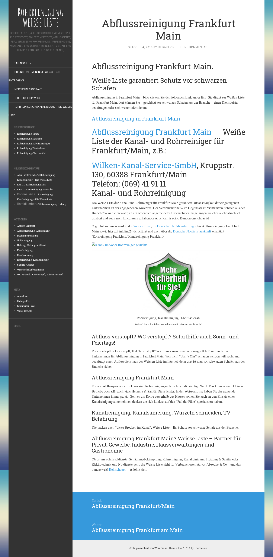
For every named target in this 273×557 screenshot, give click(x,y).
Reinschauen (117, 469)
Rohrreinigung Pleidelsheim (31, 148)
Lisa (19, 184)
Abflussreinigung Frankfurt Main (152, 132)
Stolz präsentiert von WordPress (148, 548)
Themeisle (200, 548)
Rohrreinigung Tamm (28, 133)
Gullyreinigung (24, 240)
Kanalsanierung (25, 255)
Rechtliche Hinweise (27, 98)
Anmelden (22, 296)
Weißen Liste (142, 226)
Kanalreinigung (25, 250)
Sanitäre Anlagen (25, 264)
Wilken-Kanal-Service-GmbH (144, 165)
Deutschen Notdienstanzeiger (176, 226)
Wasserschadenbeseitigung (30, 269)
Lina (19, 189)
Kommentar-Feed (26, 305)
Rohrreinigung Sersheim (29, 138)
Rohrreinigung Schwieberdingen (33, 143)
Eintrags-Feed (24, 301)
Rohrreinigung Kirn (36, 184)
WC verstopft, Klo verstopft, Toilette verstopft (40, 274)
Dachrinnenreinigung (27, 235)
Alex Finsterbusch (26, 174)
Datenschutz (23, 63)
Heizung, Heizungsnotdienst (31, 245)
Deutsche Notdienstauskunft (192, 231)
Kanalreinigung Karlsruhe (39, 189)
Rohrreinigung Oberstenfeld (31, 153)
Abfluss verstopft (26, 225)
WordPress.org (24, 310)
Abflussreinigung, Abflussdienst (33, 230)
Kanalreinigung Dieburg (53, 204)
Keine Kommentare (194, 47)
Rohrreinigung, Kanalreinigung (33, 259)
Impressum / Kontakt (28, 89)
